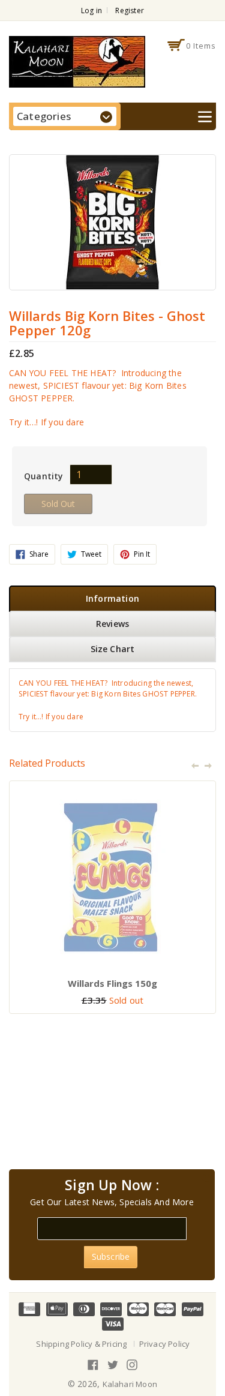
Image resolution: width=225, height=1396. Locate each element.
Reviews (112, 623)
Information (112, 598)
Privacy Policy (164, 1343)
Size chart (113, 649)
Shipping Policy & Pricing (81, 1343)
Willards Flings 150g (112, 983)
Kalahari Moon (130, 1384)
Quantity (44, 476)
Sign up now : (112, 1185)
